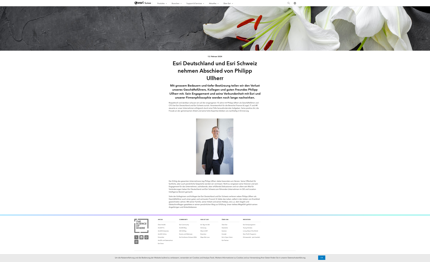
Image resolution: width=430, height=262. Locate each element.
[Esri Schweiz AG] (142, 3)
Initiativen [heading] (246, 219)
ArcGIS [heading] (160, 219)
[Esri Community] (146, 237)
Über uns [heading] (225, 219)
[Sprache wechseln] (295, 3)
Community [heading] (183, 219)
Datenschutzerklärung (296, 258)
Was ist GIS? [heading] (204, 219)
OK (321, 258)
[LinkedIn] (141, 237)
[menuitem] (167, 224)
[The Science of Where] (141, 226)
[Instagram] (136, 242)
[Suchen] (289, 3)
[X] (136, 237)
